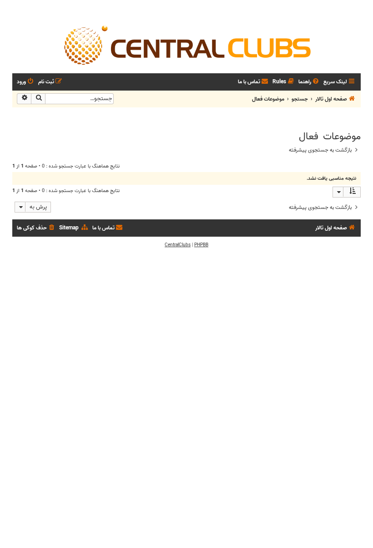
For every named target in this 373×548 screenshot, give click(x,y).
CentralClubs (178, 245)
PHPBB (201, 245)
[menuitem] (309, 82)
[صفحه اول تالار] (186, 44)
